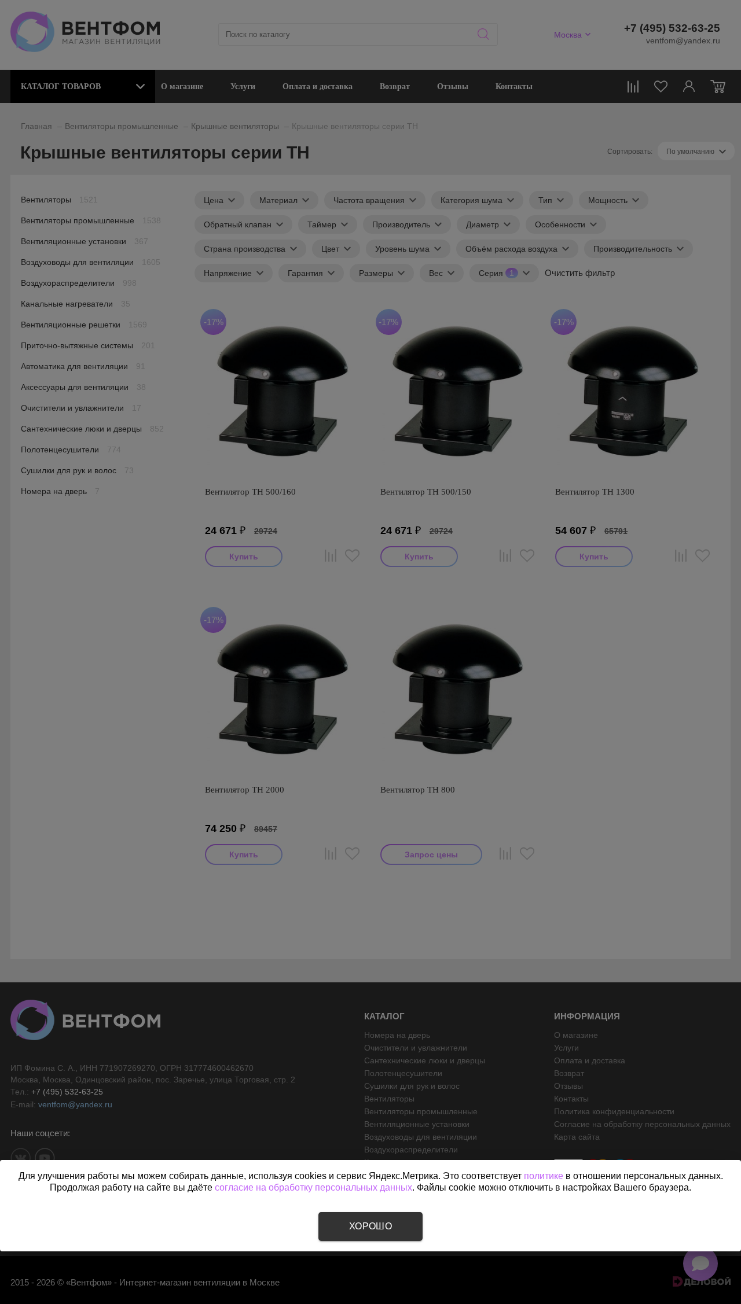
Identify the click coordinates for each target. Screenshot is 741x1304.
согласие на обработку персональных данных (313, 1187)
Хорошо (370, 1226)
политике (543, 1176)
